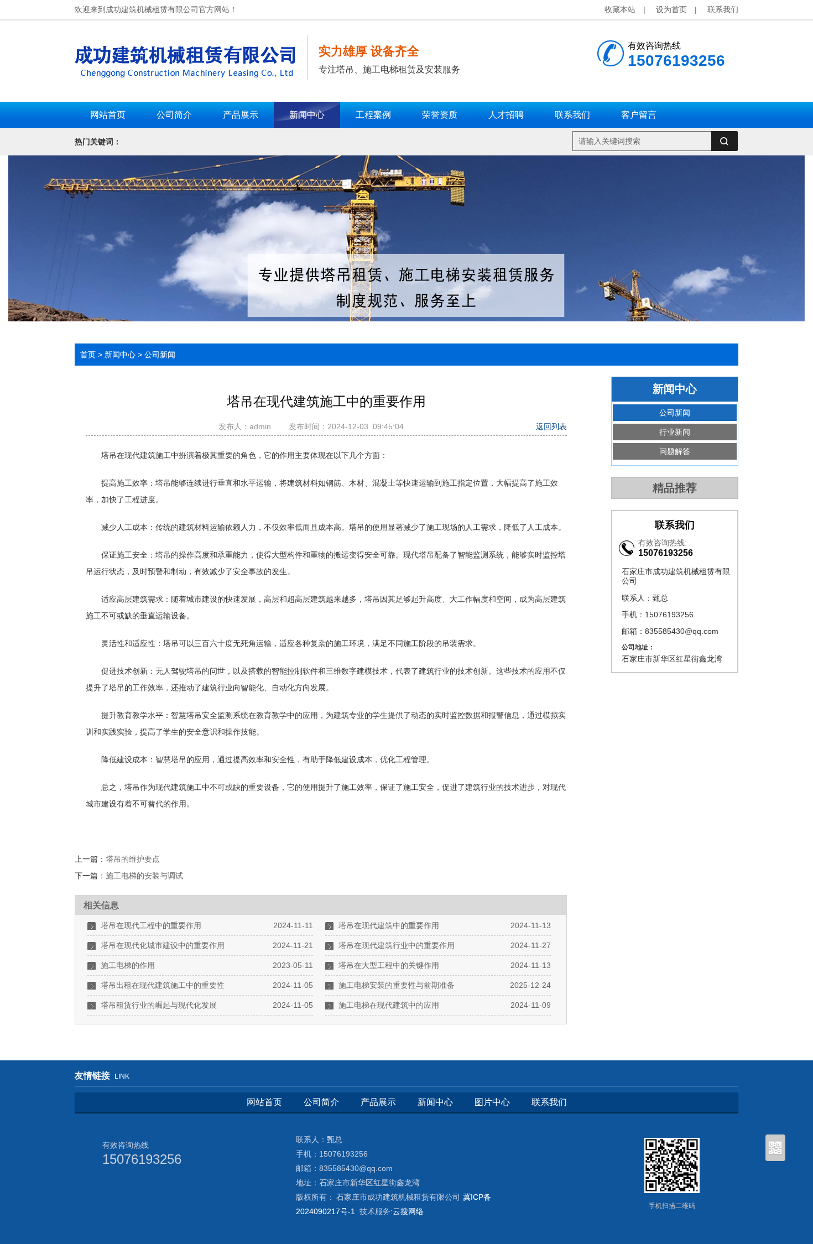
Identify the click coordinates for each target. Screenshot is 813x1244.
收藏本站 (619, 9)
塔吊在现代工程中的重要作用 (151, 925)
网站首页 (264, 1102)
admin (262, 426)
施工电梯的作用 (128, 965)
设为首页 (671, 9)
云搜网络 (408, 1211)
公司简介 (321, 1102)
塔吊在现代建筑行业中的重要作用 (396, 945)
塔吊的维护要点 (133, 859)
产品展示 (378, 1102)
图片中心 (492, 1102)
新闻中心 (120, 354)
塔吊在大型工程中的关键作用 (388, 965)
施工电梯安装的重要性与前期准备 (396, 985)
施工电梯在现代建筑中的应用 (388, 1005)
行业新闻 (674, 432)
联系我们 (722, 9)
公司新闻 (159, 354)
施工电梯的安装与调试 (144, 875)
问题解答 (674, 451)
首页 (88, 354)
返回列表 (551, 426)
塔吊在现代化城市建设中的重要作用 (163, 945)
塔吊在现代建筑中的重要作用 (388, 925)
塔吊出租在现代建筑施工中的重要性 (163, 985)
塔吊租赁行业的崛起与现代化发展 (159, 1005)
